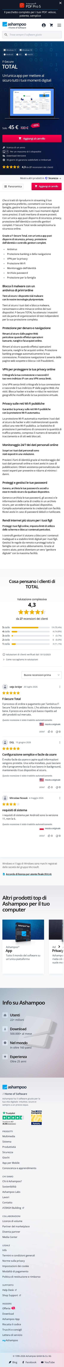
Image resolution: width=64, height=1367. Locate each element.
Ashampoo (10, 1340)
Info (4, 1250)
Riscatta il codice (11, 1324)
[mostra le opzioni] (60, 686)
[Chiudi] (60, 3)
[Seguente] (59, 946)
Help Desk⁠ (8, 1290)
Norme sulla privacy (13, 1260)
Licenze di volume (12, 1221)
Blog (14, 1362)
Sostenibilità (9, 1186)
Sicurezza (7, 1152)
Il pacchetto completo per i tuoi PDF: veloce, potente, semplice (30, 13)
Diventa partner (11, 1231)
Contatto (7, 1202)
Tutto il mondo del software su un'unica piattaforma (23, 957)
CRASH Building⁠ (11, 1207)
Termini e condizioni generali (18, 1255)
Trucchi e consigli (12, 1329)
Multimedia (8, 1136)
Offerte (8, 1308)
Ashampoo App (11, 1319)
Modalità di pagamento (15, 1271)
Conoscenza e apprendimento (19, 1168)
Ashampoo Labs (11, 1192)
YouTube (50, 1362)
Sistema (6, 1141)
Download (8, 1313)
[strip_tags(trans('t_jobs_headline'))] (36, 1117)
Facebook (31, 1362)
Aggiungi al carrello (34, 138)
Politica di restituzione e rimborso (21, 1276)
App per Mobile (10, 1162)
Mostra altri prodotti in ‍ (39, 178)
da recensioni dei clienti (37, 167)
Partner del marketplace (16, 1226)
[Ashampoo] (14, 1087)
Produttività (9, 1147)
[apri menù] (59, 25)
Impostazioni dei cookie (15, 1266)
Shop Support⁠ (10, 1295)
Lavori (5, 1197)
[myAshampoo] (43, 25)
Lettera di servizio (12, 1335)
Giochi (6, 1157)
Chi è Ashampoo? (12, 1181)
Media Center (9, 1237)
